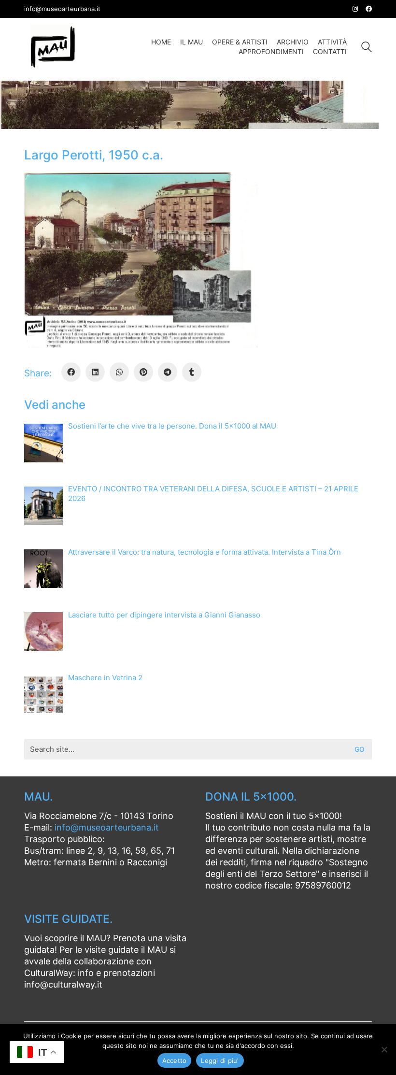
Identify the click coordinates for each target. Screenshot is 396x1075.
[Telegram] (167, 372)
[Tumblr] (191, 372)
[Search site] (366, 48)
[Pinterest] (143, 372)
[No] (384, 1049)
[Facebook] (71, 372)
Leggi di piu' (220, 1060)
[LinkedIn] (95, 372)
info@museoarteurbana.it (107, 827)
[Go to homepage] (53, 47)
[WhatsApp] (119, 372)
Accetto (174, 1060)
